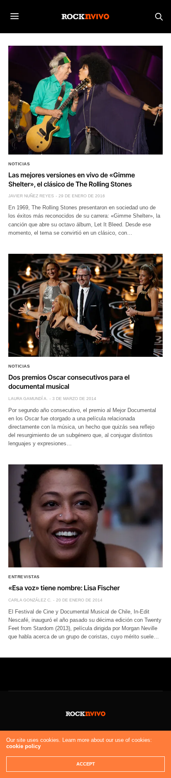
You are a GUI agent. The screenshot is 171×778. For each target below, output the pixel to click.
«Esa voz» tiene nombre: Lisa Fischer (64, 588)
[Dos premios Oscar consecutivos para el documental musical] (85, 305)
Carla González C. (29, 600)
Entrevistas (24, 577)
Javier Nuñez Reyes (31, 196)
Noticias (19, 164)
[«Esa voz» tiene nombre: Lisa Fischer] (85, 515)
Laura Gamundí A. (28, 398)
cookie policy (23, 746)
